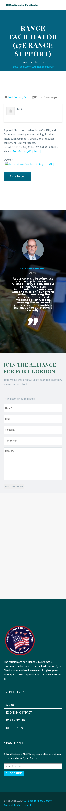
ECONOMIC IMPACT (19, 712)
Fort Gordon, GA (17, 97)
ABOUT (11, 705)
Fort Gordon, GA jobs (25, 151)
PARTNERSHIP (16, 720)
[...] (39, 151)
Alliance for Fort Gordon (38, 800)
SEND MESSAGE (14, 486)
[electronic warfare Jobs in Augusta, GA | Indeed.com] (33, 164)
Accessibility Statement (17, 805)
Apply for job (17, 176)
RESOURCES (14, 728)
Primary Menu (59, 5)
